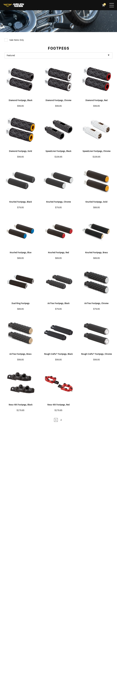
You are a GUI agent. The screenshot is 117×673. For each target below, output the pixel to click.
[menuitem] (13, 5)
